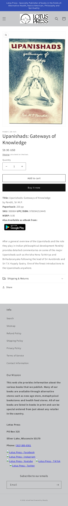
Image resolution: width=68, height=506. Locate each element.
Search (10, 318)
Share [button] (9, 287)
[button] (4, 18)
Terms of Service (15, 355)
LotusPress (29, 500)
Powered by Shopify (41, 500)
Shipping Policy (15, 340)
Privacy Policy (14, 348)
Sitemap (11, 325)
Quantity (6, 160)
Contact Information (18, 363)
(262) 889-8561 (23, 445)
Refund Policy (14, 333)
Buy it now (34, 187)
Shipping (5, 154)
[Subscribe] (57, 485)
